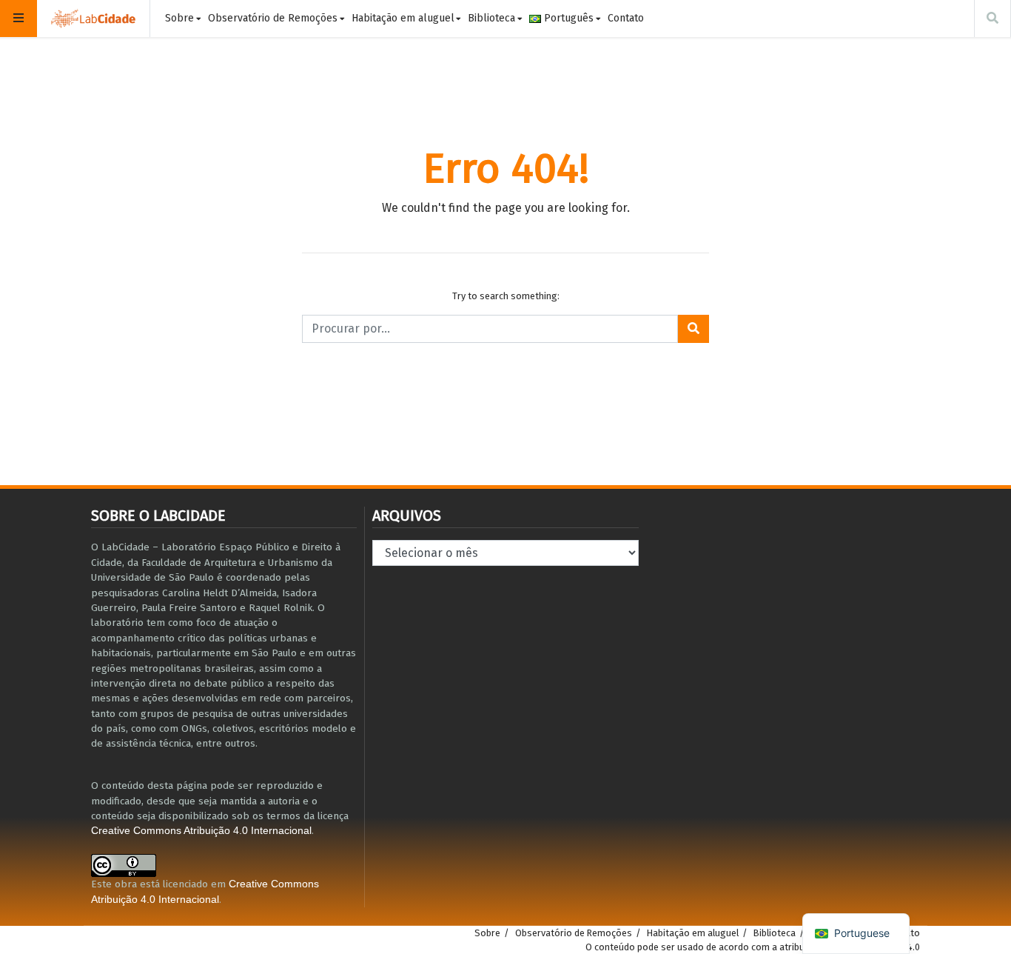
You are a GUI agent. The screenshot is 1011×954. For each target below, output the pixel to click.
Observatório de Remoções (272, 18)
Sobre (179, 18)
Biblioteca (491, 18)
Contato (626, 18)
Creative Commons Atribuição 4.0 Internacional (201, 830)
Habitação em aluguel (403, 18)
